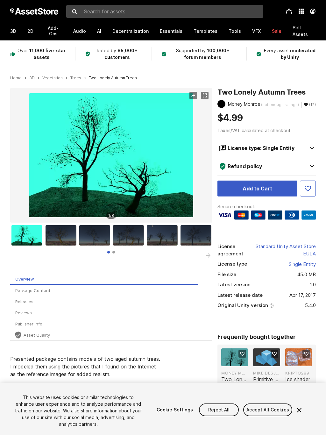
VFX (256, 31)
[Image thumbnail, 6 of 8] (197, 235)
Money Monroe (234, 373)
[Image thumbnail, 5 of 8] (164, 235)
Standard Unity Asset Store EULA (286, 250)
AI (99, 31)
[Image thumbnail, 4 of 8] (130, 235)
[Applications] (301, 11)
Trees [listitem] (75, 78)
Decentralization (130, 31)
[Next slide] (208, 255)
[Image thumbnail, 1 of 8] (28, 235)
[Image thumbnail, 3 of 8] (96, 235)
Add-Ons (53, 30)
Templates (205, 31)
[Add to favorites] (242, 354)
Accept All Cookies (267, 409)
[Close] (299, 410)
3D (13, 31)
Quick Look (237, 361)
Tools (235, 31)
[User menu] (312, 11)
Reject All (219, 409)
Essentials (171, 31)
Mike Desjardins (266, 373)
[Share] (193, 95)
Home (16, 78)
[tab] (108, 252)
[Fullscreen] (205, 95)
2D (30, 31)
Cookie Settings (175, 409)
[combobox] (164, 11)
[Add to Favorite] (308, 188)
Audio (79, 31)
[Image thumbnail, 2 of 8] (62, 235)
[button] (289, 11)
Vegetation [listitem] (52, 78)
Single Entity (302, 264)
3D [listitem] (32, 78)
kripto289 (297, 373)
